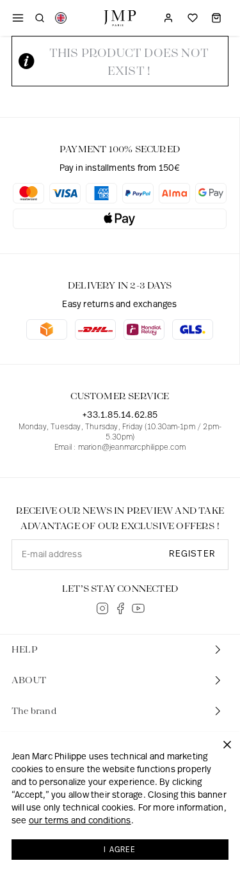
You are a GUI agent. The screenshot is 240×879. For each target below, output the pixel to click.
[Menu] (18, 18)
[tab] (120, 650)
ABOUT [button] (29, 681)
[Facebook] (120, 608)
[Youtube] (138, 608)
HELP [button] (25, 650)
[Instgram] (102, 608)
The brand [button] (34, 711)
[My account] (168, 18)
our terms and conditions (80, 821)
